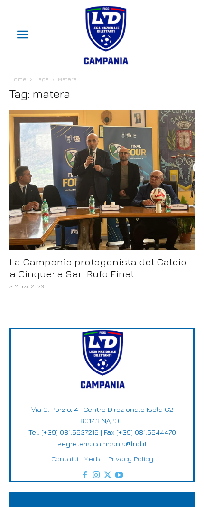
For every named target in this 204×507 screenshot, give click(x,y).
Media (93, 459)
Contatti (64, 459)
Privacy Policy (130, 459)
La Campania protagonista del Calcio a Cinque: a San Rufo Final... (98, 268)
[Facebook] (85, 475)
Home (18, 79)
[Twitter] (107, 475)
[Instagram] (96, 475)
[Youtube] (119, 475)
